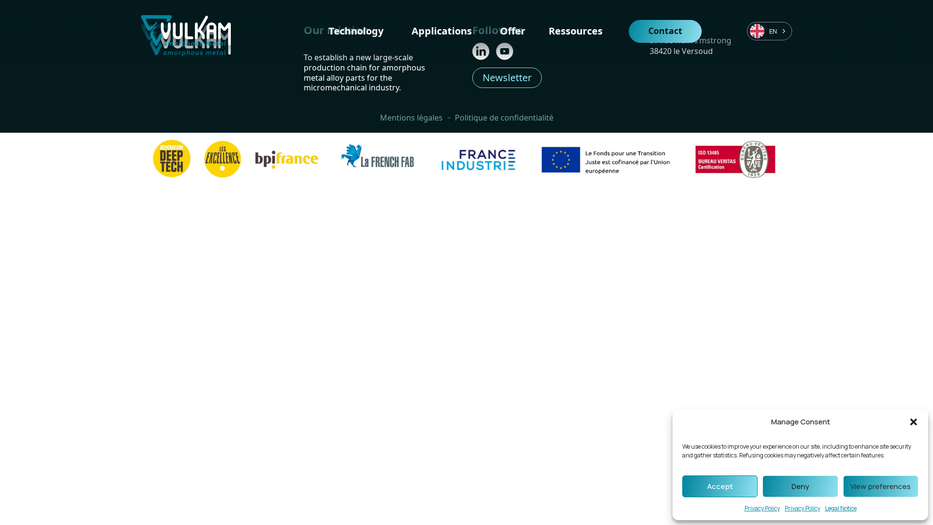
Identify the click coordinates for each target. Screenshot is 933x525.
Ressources (576, 30)
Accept (720, 486)
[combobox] (769, 31)
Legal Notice (841, 508)
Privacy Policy (762, 508)
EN (773, 31)
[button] (913, 422)
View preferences (880, 486)
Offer (512, 30)
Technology (355, 30)
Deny (800, 486)
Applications (442, 30)
